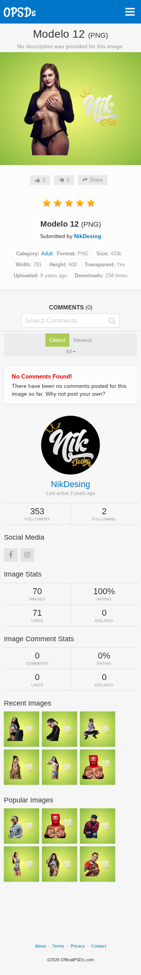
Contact (98, 946)
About (40, 946)
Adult (47, 253)
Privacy (77, 946)
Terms (58, 946)
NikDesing (87, 236)
